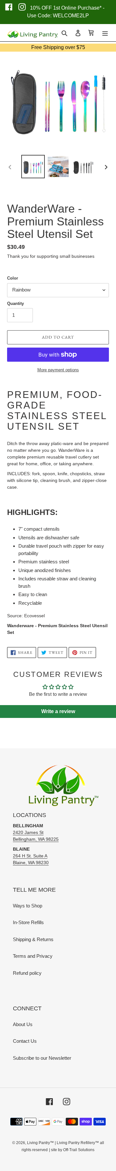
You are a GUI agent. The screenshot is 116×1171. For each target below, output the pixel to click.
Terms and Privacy (33, 956)
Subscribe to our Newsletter (42, 1058)
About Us (23, 1024)
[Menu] (105, 33)
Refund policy (27, 973)
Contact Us (25, 1041)
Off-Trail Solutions (78, 1150)
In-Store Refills (28, 922)
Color (12, 278)
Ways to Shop (27, 905)
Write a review (58, 711)
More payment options (58, 369)
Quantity (15, 303)
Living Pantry (38, 1143)
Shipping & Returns (33, 939)
